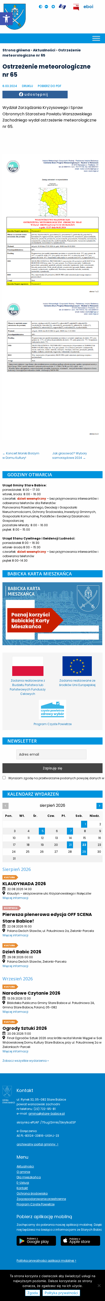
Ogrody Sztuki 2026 (24, 1028)
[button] (6, 18)
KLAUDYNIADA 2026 (24, 884)
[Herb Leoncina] (14, 16)
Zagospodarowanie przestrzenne (41, 1199)
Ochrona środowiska (32, 1193)
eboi (88, 6)
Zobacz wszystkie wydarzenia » (25, 1061)
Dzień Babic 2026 (21, 952)
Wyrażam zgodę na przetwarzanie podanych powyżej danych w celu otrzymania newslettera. (55, 778)
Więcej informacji (15, 898)
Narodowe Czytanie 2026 (31, 993)
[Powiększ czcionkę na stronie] (54, 6)
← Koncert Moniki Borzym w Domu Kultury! (20, 455)
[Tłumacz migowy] (62, 6)
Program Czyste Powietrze (35, 1204)
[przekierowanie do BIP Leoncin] (76, 7)
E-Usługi (23, 1183)
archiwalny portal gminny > (37, 1144)
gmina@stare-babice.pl (46, 1113)
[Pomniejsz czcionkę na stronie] (48, 6)
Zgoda (32, 1293)
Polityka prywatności (61, 1293)
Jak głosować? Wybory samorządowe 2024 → (69, 455)
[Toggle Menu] (96, 38)
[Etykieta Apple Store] (80, 1243)
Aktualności (25, 1166)
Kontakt (22, 1188)
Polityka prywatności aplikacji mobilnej (46, 1260)
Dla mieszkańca (29, 1177)
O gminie (23, 1172)
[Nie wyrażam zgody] (98, 1285)
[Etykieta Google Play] (36, 1243)
